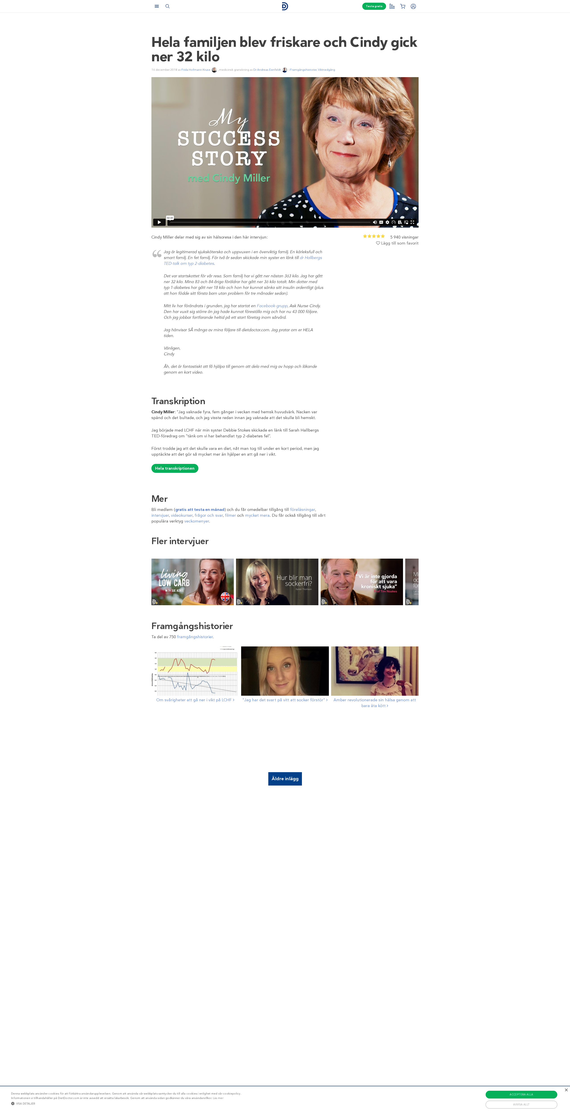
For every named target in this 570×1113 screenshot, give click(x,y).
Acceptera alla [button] (521, 1094)
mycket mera (257, 515)
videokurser (182, 515)
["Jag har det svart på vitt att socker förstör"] (285, 671)
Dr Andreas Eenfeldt (267, 70)
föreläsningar (302, 509)
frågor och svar (209, 515)
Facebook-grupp (272, 306)
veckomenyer (196, 521)
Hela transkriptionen (175, 468)
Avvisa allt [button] (521, 1104)
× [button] (566, 1090)
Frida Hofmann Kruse (195, 70)
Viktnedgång (326, 70)
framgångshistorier (195, 637)
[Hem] (285, 6)
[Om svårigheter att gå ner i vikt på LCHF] (195, 671)
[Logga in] (413, 6)
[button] (126, 1103)
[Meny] (156, 6)
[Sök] (167, 6)
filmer (230, 515)
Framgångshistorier (303, 70)
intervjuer (160, 515)
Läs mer (218, 1098)
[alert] (285, 1099)
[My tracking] (391, 6)
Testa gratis (374, 6)
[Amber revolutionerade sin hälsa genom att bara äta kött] (375, 671)
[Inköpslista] (402, 6)
